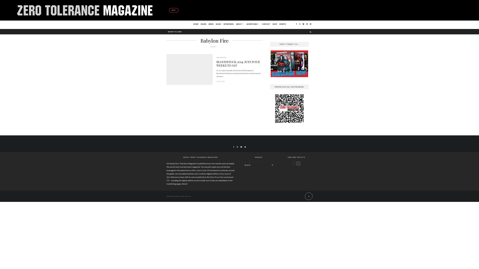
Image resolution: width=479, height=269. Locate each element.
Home (195, 24)
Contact (266, 24)
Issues (203, 24)
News (211, 24)
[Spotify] (307, 25)
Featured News (221, 57)
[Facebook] (296, 25)
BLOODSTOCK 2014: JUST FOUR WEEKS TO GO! (238, 63)
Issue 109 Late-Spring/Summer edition (301, 170)
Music (218, 24)
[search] (272, 165)
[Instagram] (299, 25)
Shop (274, 24)
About (239, 24)
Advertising (252, 24)
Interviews (228, 24)
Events (282, 24)
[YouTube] (303, 25)
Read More (220, 81)
